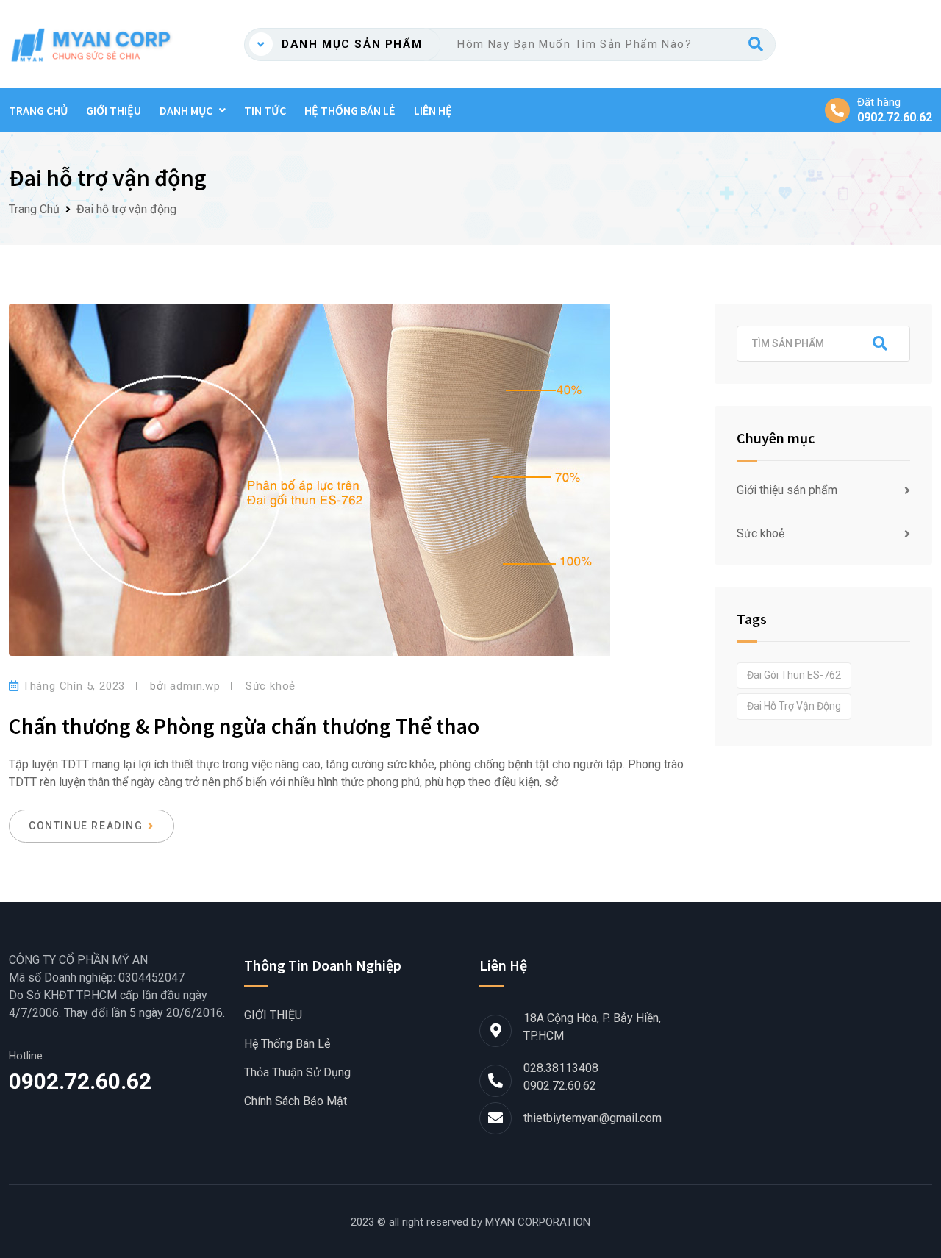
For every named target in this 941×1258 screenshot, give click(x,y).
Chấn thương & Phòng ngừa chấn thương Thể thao (244, 726)
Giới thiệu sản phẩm (787, 490)
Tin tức (265, 110)
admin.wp (195, 686)
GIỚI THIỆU (113, 110)
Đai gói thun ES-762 (794, 675)
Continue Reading (86, 826)
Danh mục (186, 110)
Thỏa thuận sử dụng (297, 1073)
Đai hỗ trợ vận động (794, 706)
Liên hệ (433, 110)
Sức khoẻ (271, 686)
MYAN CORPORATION (537, 1222)
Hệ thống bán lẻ (350, 110)
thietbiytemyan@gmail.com (592, 1118)
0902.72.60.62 (894, 118)
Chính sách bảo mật (295, 1101)
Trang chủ (38, 110)
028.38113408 (560, 1068)
